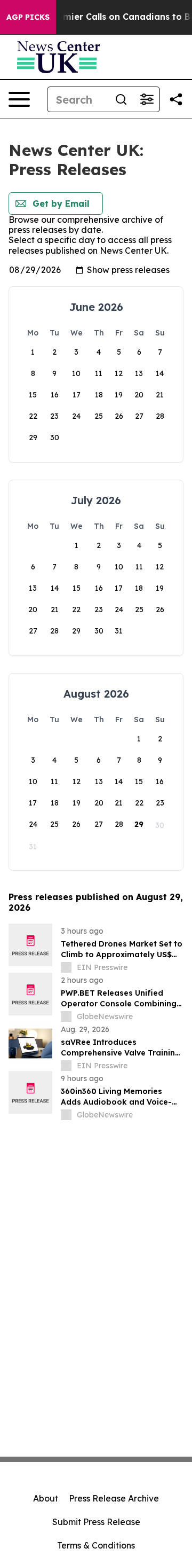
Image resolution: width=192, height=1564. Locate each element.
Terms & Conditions (96, 1545)
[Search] (121, 99)
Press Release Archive (114, 1498)
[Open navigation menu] (19, 99)
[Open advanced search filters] (146, 99)
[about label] (66, 967)
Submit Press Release (96, 1521)
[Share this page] (176, 99)
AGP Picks (28, 17)
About (45, 1498)
